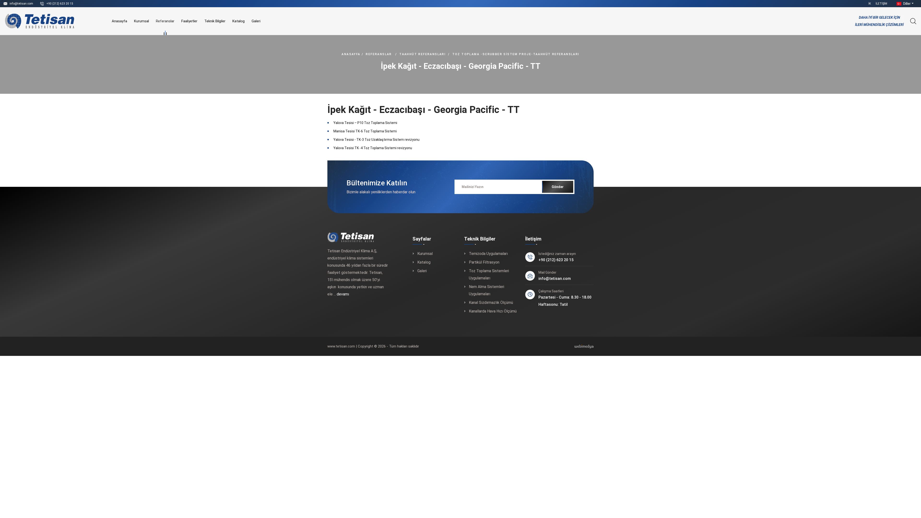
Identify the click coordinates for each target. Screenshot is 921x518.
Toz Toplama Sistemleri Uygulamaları (489, 274)
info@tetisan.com (21, 3)
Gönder (558, 187)
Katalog (238, 21)
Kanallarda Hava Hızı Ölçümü (493, 311)
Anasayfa (119, 21)
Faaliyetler (189, 21)
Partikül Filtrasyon (484, 262)
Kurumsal (141, 21)
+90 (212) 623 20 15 (59, 3)
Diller (906, 3)
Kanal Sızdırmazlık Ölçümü (491, 302)
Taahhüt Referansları (422, 54)
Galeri (256, 21)
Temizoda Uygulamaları (488, 253)
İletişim (881, 3)
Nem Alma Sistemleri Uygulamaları (486, 290)
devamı (343, 294)
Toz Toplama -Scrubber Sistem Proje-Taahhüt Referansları (515, 54)
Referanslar (165, 21)
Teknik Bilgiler (214, 21)
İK (869, 3)
